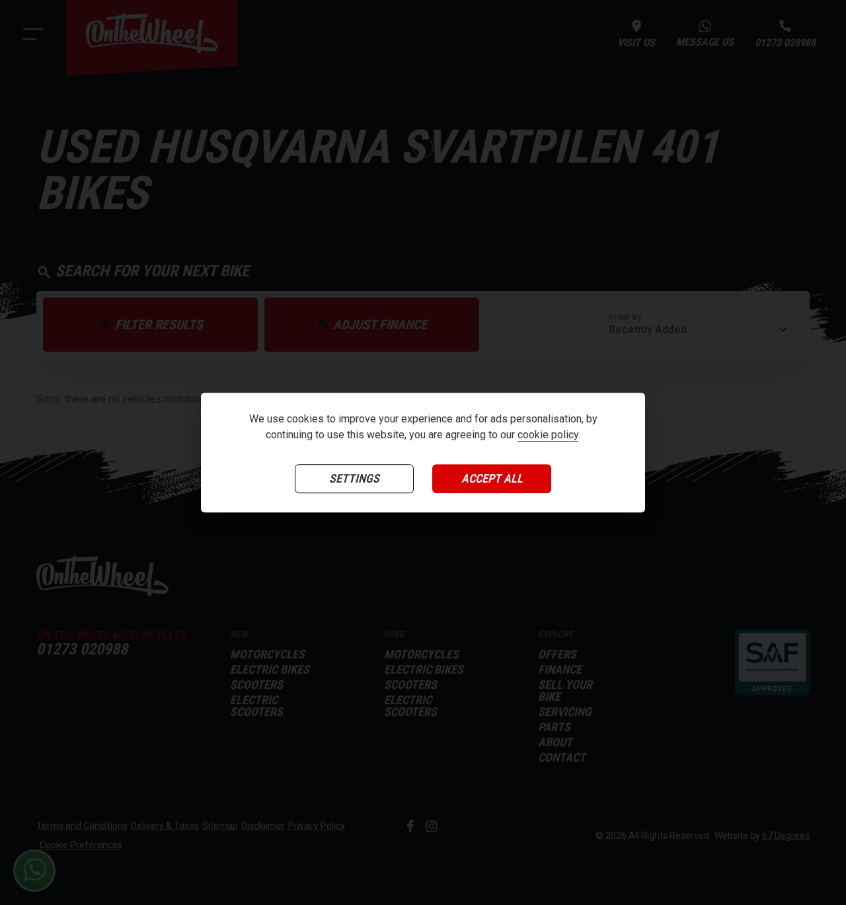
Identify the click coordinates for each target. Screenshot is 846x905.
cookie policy (548, 435)
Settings (354, 479)
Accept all (492, 479)
